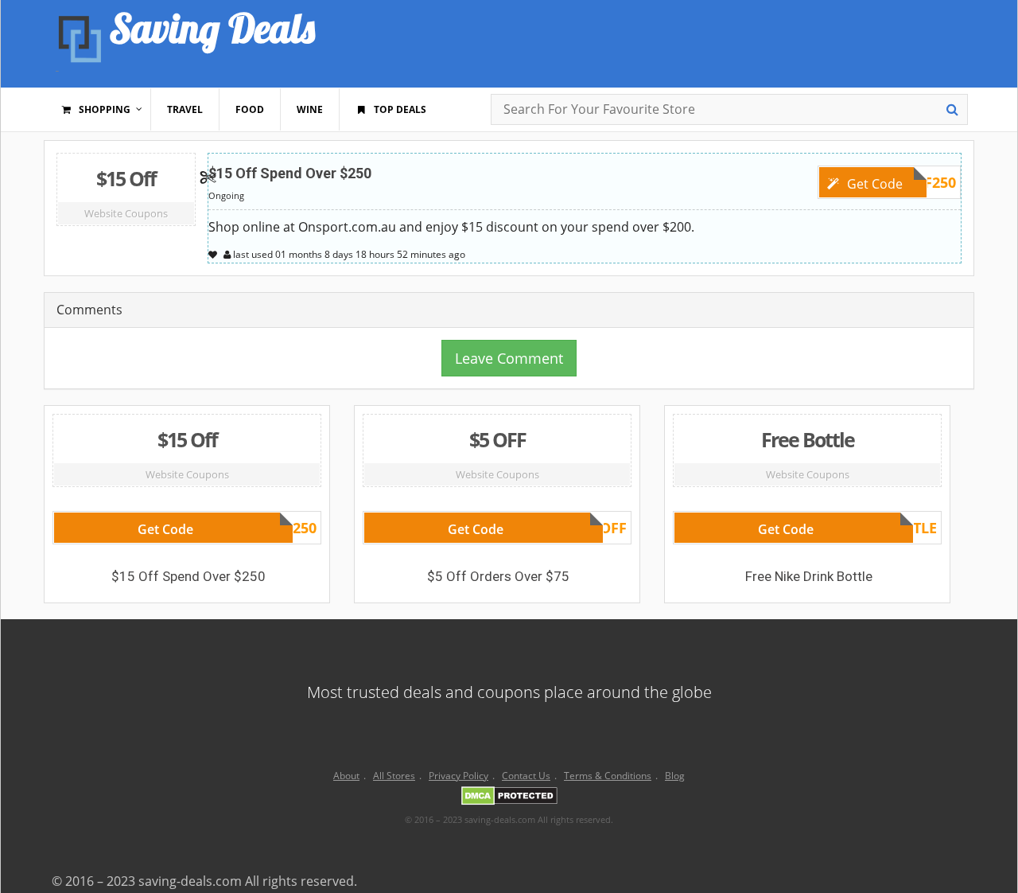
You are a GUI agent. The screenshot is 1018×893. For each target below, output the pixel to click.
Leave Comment (509, 358)
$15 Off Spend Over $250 (289, 173)
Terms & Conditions (607, 775)
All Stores (394, 775)
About (346, 775)
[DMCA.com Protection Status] (509, 798)
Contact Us (526, 775)
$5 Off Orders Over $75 (498, 576)
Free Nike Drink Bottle (808, 576)
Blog (675, 775)
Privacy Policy (458, 775)
